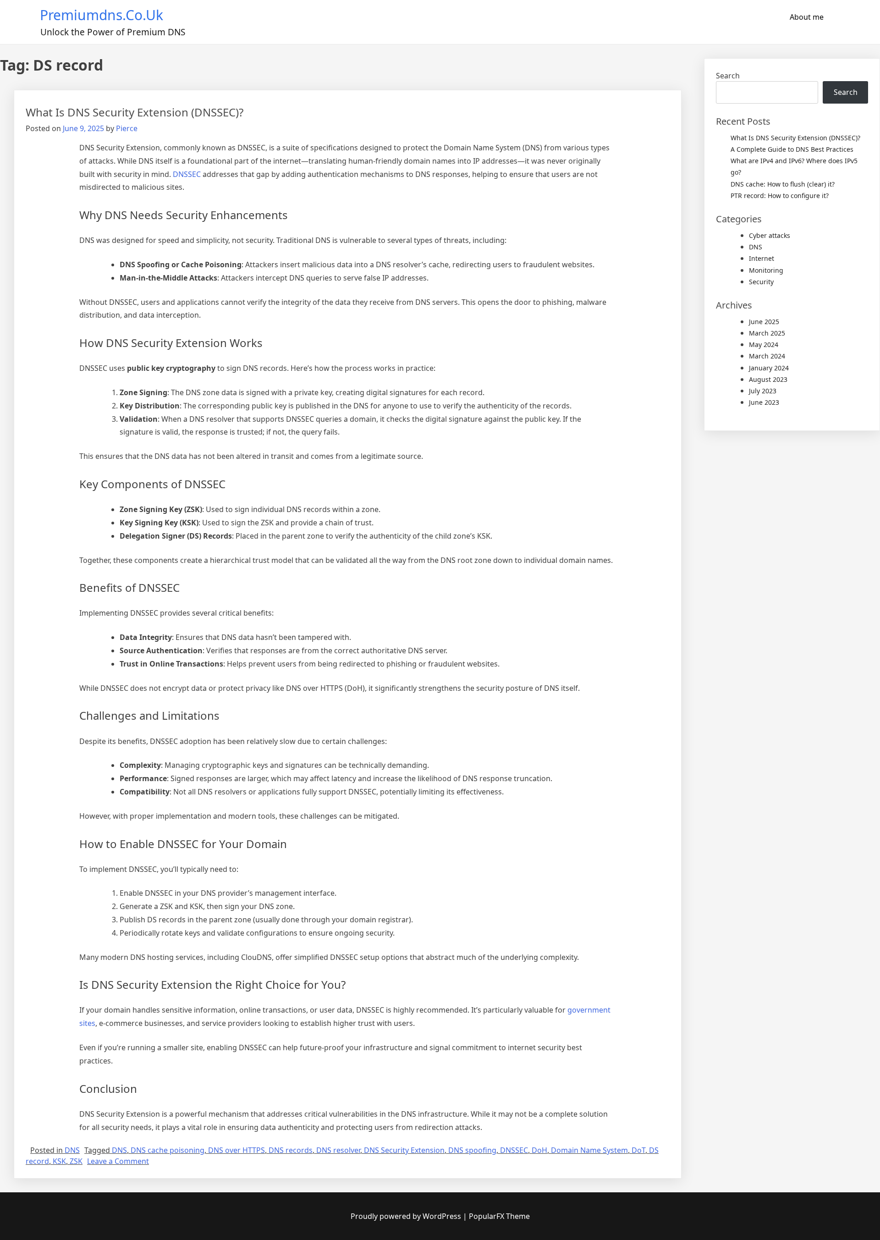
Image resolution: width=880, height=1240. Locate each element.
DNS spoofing (472, 1150)
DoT (638, 1150)
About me (807, 17)
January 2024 (769, 368)
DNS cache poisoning (167, 1150)
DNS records (291, 1150)
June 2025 (764, 321)
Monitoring (766, 270)
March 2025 (767, 333)
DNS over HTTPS (236, 1150)
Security (761, 281)
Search (728, 76)
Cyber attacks (769, 235)
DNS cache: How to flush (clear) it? (783, 184)
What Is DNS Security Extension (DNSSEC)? (134, 112)
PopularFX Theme (499, 1216)
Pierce (127, 128)
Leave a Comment (118, 1161)
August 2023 (768, 379)
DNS (72, 1150)
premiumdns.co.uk (101, 15)
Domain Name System (589, 1150)
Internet (761, 258)
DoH (539, 1150)
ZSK (76, 1161)
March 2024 (767, 356)
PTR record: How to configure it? (780, 195)
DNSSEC (187, 174)
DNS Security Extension (404, 1150)
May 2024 (763, 344)
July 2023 (762, 390)
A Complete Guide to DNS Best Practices (792, 149)
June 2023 (764, 402)
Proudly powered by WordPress (407, 1216)
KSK (59, 1161)
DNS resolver (338, 1150)
